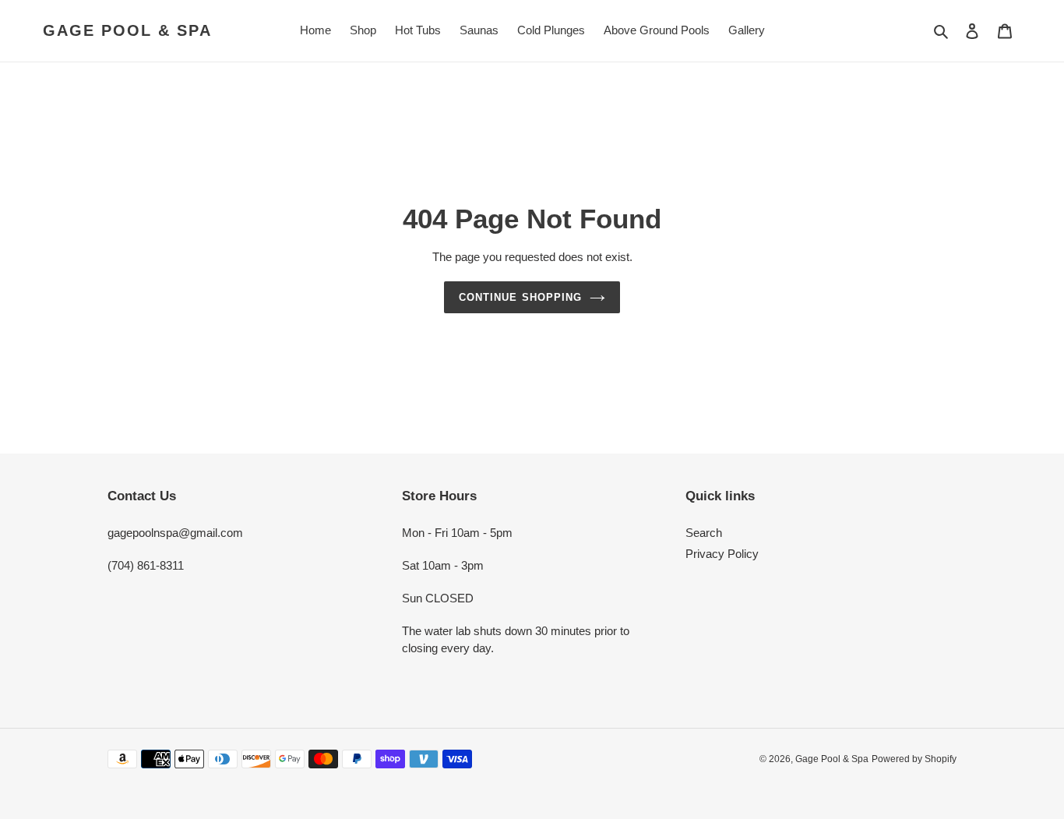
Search (703, 532)
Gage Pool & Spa (127, 30)
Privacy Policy (722, 553)
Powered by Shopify (914, 759)
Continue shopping (520, 297)
